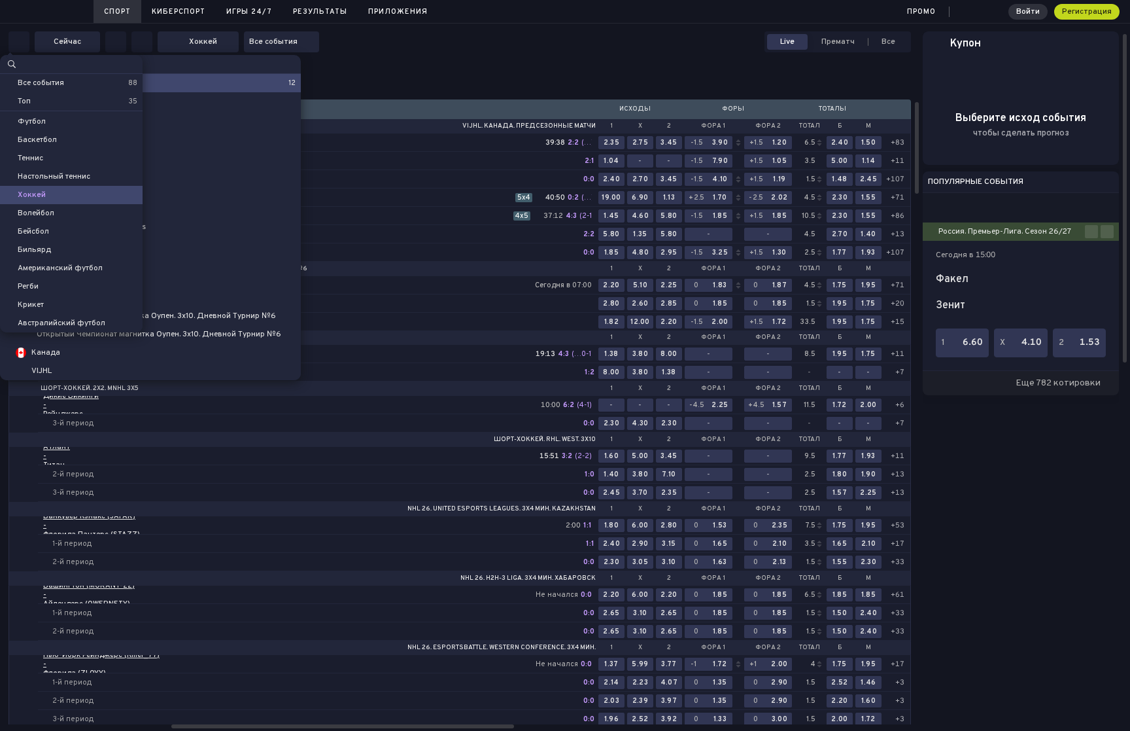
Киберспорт (178, 11)
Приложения (398, 11)
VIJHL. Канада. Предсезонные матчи (529, 126)
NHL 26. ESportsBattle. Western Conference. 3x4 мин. (501, 648)
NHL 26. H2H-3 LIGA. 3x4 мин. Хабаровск (528, 578)
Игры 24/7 (249, 11)
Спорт (117, 11)
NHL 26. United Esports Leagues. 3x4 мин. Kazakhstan (501, 509)
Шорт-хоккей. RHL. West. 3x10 (545, 440)
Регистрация (1087, 12)
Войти (1028, 12)
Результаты (320, 11)
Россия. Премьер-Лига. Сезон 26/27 (1004, 231)
